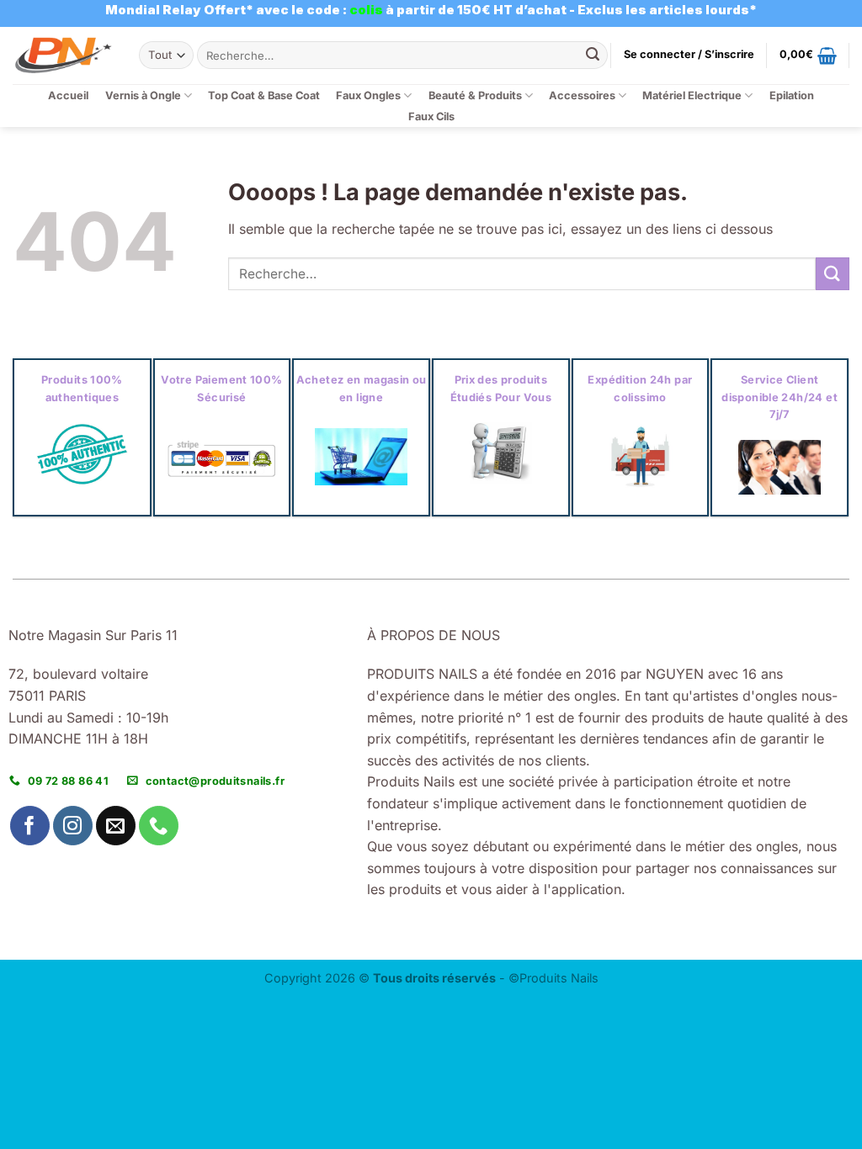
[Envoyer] (592, 55)
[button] (689, 54)
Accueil (68, 95)
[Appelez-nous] (158, 825)
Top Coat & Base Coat (264, 95)
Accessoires (582, 95)
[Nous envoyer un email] (116, 825)
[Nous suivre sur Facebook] (30, 825)
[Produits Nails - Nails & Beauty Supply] (63, 55)
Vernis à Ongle (143, 95)
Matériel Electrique (692, 95)
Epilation (791, 95)
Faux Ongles (368, 95)
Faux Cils (431, 116)
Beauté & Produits (475, 95)
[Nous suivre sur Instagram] (73, 825)
